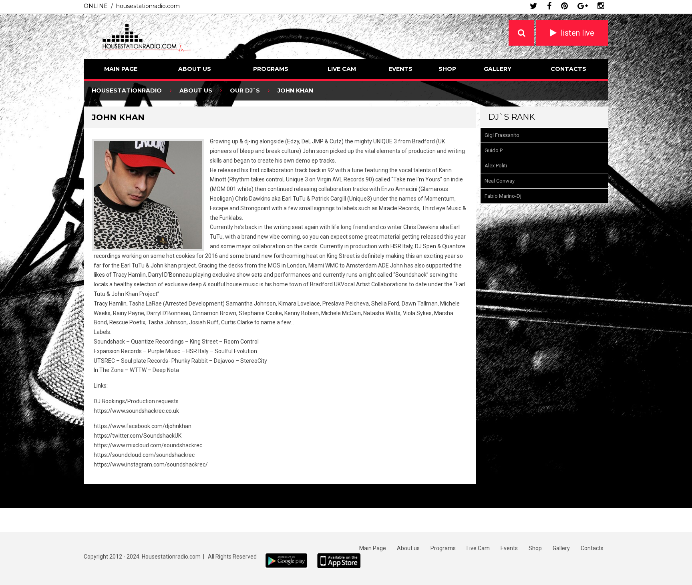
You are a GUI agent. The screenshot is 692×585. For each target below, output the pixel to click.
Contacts (568, 68)
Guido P (494, 150)
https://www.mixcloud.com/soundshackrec (148, 445)
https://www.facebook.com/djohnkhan (142, 426)
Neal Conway (500, 181)
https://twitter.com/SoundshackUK (137, 435)
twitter (533, 6)
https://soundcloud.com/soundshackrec (144, 455)
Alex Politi (496, 166)
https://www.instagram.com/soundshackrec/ (151, 464)
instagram (600, 6)
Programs (270, 68)
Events (400, 68)
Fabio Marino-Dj (503, 196)
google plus (582, 6)
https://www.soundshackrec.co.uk (136, 411)
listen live (577, 33)
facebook (549, 6)
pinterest (564, 6)
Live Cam (342, 68)
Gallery (497, 68)
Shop (447, 68)
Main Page (120, 68)
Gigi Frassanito (502, 135)
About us (194, 68)
